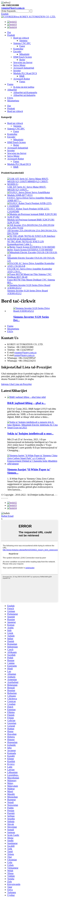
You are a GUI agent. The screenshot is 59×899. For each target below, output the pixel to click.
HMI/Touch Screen (22, 57)
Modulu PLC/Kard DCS (25, 73)
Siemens (23, 40)
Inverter (17, 70)
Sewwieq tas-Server (22, 62)
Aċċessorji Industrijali (23, 68)
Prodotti (11, 35)
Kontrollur (18, 48)
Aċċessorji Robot (21, 78)
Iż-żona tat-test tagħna (23, 87)
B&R (22, 76)
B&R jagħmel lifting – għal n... (26, 403)
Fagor (22, 46)
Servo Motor (19, 65)
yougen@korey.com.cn (13, 8)
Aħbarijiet (12, 89)
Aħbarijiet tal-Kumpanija (25, 92)
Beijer (22, 59)
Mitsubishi (24, 54)
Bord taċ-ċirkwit (21, 38)
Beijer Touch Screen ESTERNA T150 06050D (30, 249)
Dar (9, 32)
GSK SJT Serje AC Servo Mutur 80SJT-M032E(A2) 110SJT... (26, 188)
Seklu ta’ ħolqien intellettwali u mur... (30, 433)
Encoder (17, 51)
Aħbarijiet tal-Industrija (24, 95)
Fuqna (10, 84)
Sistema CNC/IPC (22, 43)
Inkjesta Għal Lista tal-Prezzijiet (16, 384)
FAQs (10, 98)
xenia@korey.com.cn (24, 355)
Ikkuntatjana (13, 100)
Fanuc (22, 81)
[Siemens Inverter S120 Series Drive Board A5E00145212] (32, 311)
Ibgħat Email (7, 516)
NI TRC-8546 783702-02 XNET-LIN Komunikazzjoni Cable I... (25, 243)
